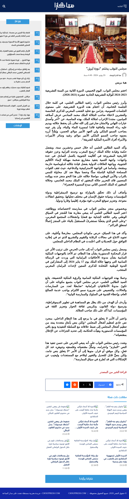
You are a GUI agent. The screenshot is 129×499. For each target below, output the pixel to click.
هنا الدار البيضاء (115, 75)
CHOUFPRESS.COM (77, 493)
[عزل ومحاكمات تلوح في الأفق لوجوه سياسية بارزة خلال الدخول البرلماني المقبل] (57, 446)
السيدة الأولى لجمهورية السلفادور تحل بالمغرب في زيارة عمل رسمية (115, 458)
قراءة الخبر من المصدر (113, 372)
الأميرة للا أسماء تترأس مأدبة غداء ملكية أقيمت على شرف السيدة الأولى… (86, 424)
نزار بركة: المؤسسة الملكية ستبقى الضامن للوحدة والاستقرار (86, 458)
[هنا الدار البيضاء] (64, 6)
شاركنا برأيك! (86, 478)
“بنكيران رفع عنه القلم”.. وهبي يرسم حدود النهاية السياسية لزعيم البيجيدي (116, 424)
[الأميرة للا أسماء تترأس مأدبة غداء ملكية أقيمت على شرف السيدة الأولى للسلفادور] (86, 412)
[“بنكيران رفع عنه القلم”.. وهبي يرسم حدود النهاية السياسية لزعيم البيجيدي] (115, 412)
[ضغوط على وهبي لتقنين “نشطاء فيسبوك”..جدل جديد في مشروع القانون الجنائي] (57, 412)
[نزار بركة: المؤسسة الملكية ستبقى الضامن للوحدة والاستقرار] (86, 446)
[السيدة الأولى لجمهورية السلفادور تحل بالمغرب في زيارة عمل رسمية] (115, 446)
